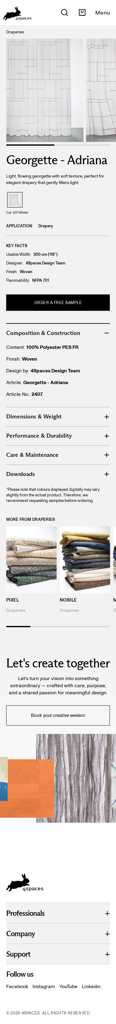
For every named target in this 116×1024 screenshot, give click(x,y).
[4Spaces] (17, 12)
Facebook (17, 986)
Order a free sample (58, 302)
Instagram (43, 986)
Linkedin (91, 986)
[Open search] (64, 12)
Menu (102, 12)
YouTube (68, 986)
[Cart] (82, 12)
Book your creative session (58, 715)
